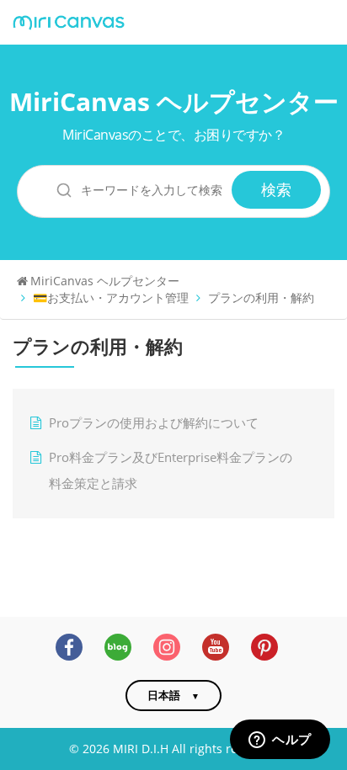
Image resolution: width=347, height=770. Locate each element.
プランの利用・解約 (261, 297)
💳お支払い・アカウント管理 (111, 297)
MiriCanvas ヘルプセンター (174, 101)
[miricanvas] (69, 23)
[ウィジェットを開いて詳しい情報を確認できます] (280, 741)
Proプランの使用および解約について (154, 423)
